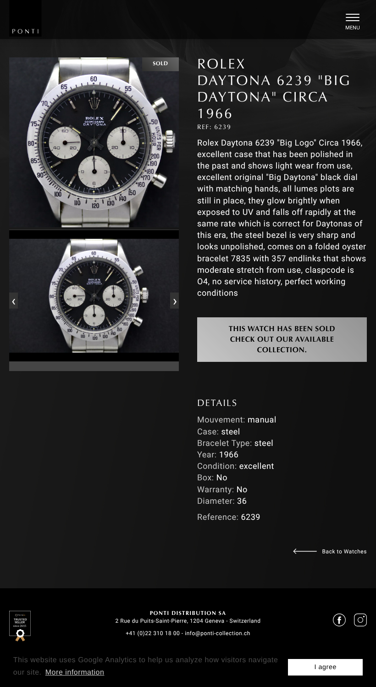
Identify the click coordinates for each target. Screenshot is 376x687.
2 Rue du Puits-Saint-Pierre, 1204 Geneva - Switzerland (187, 621)
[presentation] (13, 300)
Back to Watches (344, 551)
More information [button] (75, 672)
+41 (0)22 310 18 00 (153, 633)
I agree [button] (325, 667)
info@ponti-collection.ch (217, 633)
